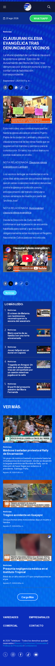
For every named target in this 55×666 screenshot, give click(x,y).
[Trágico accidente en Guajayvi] (27, 493)
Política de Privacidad (13, 645)
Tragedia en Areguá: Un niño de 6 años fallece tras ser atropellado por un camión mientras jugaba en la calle (20, 370)
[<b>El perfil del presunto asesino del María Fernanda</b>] (43, 386)
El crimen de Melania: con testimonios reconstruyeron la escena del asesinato (19, 317)
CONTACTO (36, 625)
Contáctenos (31, 645)
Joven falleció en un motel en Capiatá (18, 351)
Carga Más (27, 597)
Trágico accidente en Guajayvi (23, 515)
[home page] (27, 7)
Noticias (7, 32)
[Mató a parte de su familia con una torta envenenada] (43, 333)
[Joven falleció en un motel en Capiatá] (43, 350)
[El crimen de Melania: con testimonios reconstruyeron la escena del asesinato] (43, 313)
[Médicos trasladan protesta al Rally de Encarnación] (27, 429)
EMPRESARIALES (39, 617)
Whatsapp (41, 18)
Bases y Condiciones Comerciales (31, 643)
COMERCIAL (10, 625)
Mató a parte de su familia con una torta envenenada (18, 336)
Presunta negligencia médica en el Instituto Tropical (25, 570)
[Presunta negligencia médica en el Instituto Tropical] (27, 547)
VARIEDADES (10, 617)
